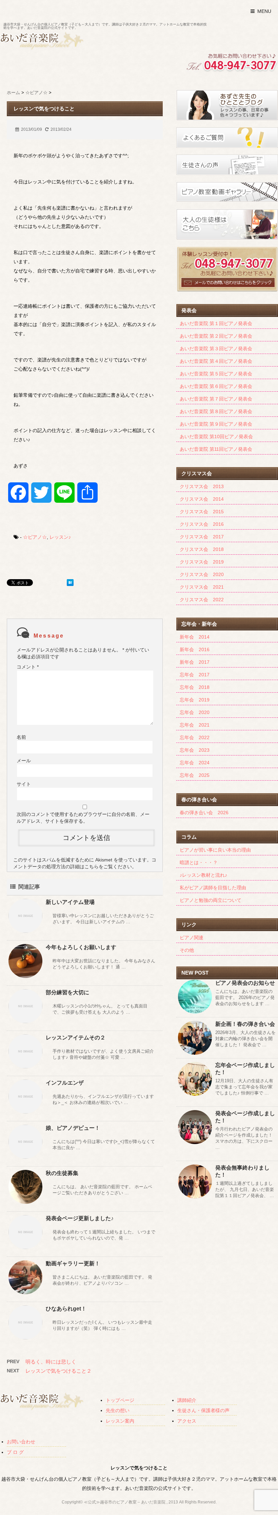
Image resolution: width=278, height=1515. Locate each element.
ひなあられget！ (66, 1309)
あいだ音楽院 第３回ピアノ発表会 (216, 348)
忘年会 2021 (195, 725)
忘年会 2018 (195, 687)
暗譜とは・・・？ (199, 862)
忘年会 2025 (195, 775)
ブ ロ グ (15, 1452)
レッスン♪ (60, 537)
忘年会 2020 (195, 712)
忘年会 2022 (195, 737)
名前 (21, 737)
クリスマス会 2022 (202, 599)
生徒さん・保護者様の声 (203, 1410)
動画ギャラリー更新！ (73, 1263)
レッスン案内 (120, 1421)
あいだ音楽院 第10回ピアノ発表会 (216, 436)
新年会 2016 (195, 649)
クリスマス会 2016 (202, 524)
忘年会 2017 (195, 674)
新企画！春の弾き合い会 (245, 1024)
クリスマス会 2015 (202, 511)
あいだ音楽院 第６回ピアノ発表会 (216, 386)
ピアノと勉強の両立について (210, 900)
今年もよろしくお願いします (81, 947)
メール (24, 760)
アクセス (186, 1421)
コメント (28, 667)
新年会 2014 (195, 637)
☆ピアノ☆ (35, 537)
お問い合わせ (21, 1441)
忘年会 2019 (195, 699)
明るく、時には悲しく (50, 1362)
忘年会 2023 (195, 750)
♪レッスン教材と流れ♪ (203, 875)
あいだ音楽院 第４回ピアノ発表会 (216, 361)
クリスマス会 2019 (202, 562)
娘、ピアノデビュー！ (73, 1128)
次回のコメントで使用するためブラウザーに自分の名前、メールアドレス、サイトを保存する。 (83, 818)
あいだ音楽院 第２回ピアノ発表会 (216, 336)
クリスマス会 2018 (202, 549)
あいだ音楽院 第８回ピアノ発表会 (216, 411)
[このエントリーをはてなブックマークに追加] (70, 582)
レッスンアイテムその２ (75, 1037)
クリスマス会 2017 (202, 536)
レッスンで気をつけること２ (58, 1371)
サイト (24, 784)
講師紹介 (186, 1400)
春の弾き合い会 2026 (204, 812)
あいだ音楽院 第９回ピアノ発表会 (216, 424)
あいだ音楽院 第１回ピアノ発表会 (216, 323)
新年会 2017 (195, 662)
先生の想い (118, 1410)
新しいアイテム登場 (70, 902)
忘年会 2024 (195, 762)
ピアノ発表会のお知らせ (245, 983)
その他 (187, 950)
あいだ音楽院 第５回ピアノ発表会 (216, 373)
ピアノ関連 (191, 937)
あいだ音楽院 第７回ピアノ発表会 (216, 399)
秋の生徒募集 (62, 1173)
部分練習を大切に (67, 992)
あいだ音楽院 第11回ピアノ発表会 (216, 449)
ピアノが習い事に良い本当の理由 (215, 850)
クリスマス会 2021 (202, 587)
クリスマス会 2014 (202, 499)
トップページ (120, 1400)
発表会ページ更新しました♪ (80, 1218)
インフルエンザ (65, 1083)
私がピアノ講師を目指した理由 (213, 887)
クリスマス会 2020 (202, 574)
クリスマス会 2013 (202, 486)
